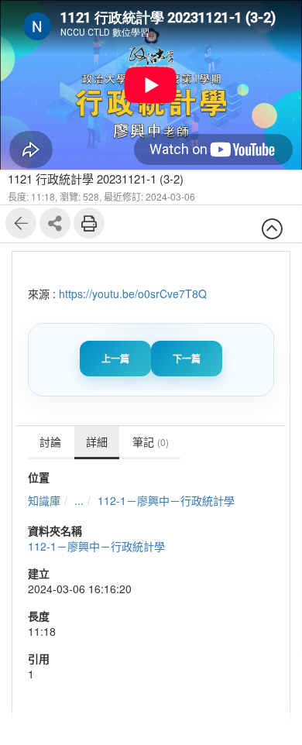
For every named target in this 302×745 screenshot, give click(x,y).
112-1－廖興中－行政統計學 (166, 500)
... (79, 500)
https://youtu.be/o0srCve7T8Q (133, 293)
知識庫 (44, 500)
